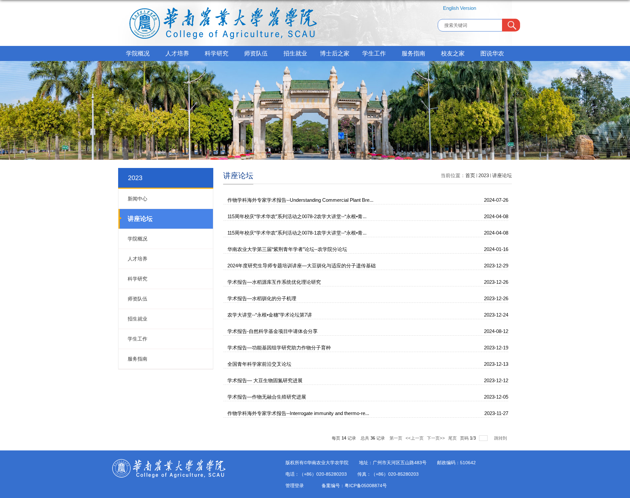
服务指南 (413, 53)
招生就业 (295, 53)
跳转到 (501, 438)
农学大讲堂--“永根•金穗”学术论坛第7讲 (269, 315)
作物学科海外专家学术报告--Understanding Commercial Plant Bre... (300, 200)
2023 (483, 175)
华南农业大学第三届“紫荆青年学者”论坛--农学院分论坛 (287, 249)
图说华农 (492, 53)
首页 (470, 175)
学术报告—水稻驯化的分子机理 (261, 298)
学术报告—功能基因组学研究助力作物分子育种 (279, 347)
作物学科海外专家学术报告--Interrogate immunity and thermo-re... (298, 413)
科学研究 (216, 53)
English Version (459, 8)
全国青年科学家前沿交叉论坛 (259, 364)
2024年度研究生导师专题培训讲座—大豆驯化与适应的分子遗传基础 (301, 265)
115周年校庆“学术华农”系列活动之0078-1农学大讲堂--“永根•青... (297, 233)
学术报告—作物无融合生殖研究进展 (266, 397)
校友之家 (453, 53)
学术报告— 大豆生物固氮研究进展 (265, 380)
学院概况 (138, 53)
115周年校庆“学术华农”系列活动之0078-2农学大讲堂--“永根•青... (297, 216)
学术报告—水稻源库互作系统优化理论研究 (274, 282)
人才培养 (177, 53)
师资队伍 (256, 53)
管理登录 (294, 485)
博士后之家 (334, 53)
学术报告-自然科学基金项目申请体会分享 (272, 331)
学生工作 (374, 53)
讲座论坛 (502, 175)
